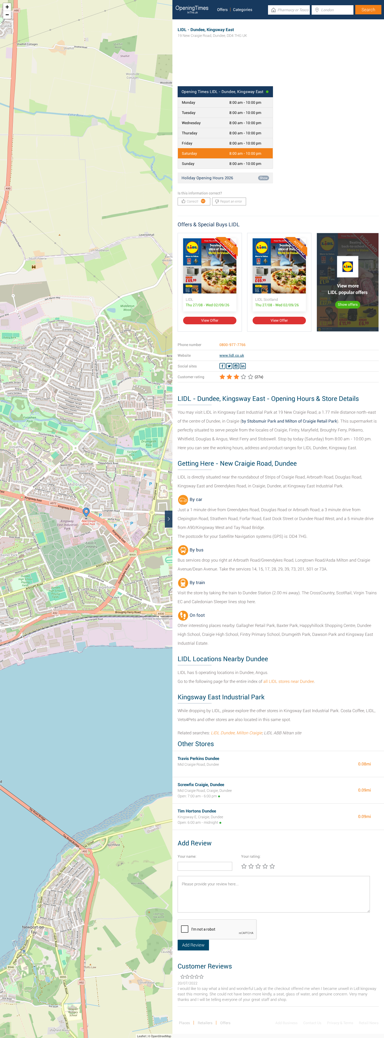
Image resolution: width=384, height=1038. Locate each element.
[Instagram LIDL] (236, 366)
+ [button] (7, 7)
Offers (222, 9)
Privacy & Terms (340, 1023)
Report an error (231, 201)
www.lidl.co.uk (231, 355)
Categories (242, 9)
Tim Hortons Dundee (197, 811)
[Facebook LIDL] (222, 366)
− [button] (7, 14)
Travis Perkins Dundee (198, 758)
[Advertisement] (278, 69)
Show (263, 178)
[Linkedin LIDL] (243, 366)
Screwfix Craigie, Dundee (201, 784)
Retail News (369, 1023)
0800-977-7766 (232, 345)
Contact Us (312, 1023)
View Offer (209, 320)
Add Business (286, 1023)
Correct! (196, 201)
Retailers (205, 1023)
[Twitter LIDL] (229, 366)
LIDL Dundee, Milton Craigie (236, 732)
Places (184, 1023)
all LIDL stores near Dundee (288, 681)
